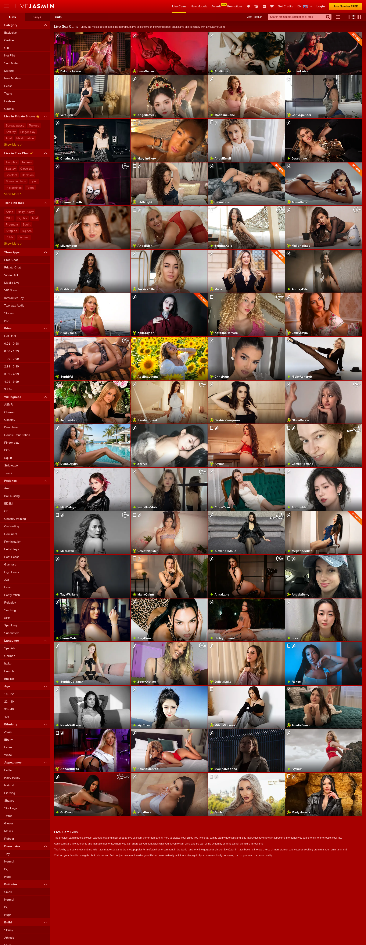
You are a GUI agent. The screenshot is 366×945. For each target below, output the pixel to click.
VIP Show (10, 290)
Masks (8, 831)
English (9, 678)
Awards (216, 6)
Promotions (235, 6)
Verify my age (246, 801)
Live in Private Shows (19, 116)
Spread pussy (15, 125)
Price (7, 328)
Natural (9, 785)
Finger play (27, 131)
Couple (9, 108)
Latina (8, 747)
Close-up (26, 168)
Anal (9, 138)
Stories (9, 313)
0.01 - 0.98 (11, 343)
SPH (7, 617)
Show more (11, 144)
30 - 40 (9, 709)
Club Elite (248, 6)
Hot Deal (10, 336)
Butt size (10, 884)
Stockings (10, 808)
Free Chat (11, 259)
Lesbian (9, 101)
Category (10, 25)
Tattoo (30, 187)
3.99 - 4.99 (11, 374)
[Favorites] (272, 6)
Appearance (13, 762)
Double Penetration (17, 435)
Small (8, 892)
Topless (34, 125)
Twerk (8, 473)
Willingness (12, 397)
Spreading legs (16, 181)
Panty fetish (12, 595)
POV (7, 450)
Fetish (8, 86)
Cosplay (9, 419)
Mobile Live (11, 282)
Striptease (11, 465)
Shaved (9, 800)
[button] (346, 17)
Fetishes (10, 480)
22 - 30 (9, 701)
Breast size (12, 846)
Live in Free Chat (16, 153)
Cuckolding (11, 526)
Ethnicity (10, 724)
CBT (7, 511)
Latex (8, 587)
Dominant (10, 534)
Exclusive (10, 32)
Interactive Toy (14, 298)
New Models (199, 6)
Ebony (8, 739)
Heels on (28, 175)
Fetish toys (11, 549)
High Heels (11, 572)
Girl (6, 48)
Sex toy (11, 131)
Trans (8, 93)
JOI (6, 579)
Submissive (11, 633)
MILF (9, 218)
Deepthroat (11, 427)
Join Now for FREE (345, 6)
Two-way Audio (14, 305)
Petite (8, 770)
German (23, 237)
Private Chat (12, 267)
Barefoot (11, 175)
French (9, 671)
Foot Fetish (11, 556)
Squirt (26, 224)
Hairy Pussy (26, 211)
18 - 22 (9, 694)
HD (6, 320)
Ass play (11, 162)
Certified (9, 40)
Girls (12, 17)
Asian (9, 211)
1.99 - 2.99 (11, 358)
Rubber (9, 838)
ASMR (8, 404)
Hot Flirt (9, 55)
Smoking (10, 610)
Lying (33, 181)
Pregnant (12, 224)
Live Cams (179, 6)
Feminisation (12, 541)
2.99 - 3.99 (11, 366)
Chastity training (15, 518)
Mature (9, 70)
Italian (8, 663)
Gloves (9, 823)
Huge (7, 876)
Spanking (10, 625)
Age (7, 686)
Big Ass (27, 230)
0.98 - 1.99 (11, 351)
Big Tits (22, 218)
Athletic (9, 937)
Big (6, 869)
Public (10, 237)
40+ (6, 716)
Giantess (10, 564)
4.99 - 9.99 (11, 381)
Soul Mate (11, 63)
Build (8, 922)
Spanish (9, 648)
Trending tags (14, 202)
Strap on (11, 230)
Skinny (8, 930)
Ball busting (12, 496)
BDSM (8, 503)
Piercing (9, 793)
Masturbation (25, 138)
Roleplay (10, 602)
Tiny (7, 854)
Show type (11, 252)
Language (11, 640)
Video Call (11, 275)
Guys (37, 17)
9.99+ (8, 389)
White (8, 755)
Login (320, 6)
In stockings (14, 187)
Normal (9, 861)
